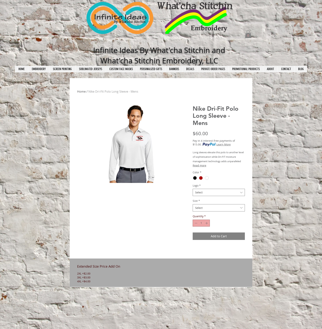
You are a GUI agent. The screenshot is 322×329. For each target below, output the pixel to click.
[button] (248, 34)
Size (196, 201)
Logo (197, 185)
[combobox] (219, 192)
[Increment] (207, 223)
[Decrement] (195, 223)
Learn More (223, 144)
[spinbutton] (201, 223)
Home (81, 91)
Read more (199, 165)
